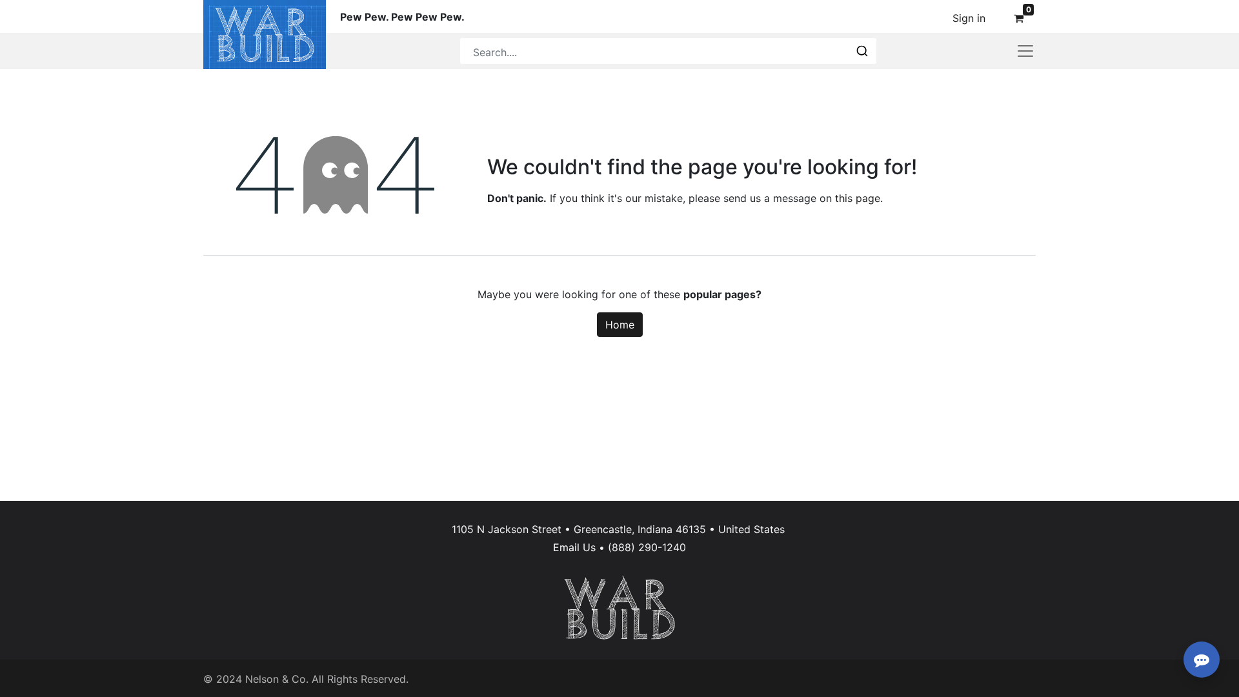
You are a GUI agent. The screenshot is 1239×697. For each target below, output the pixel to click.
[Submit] (861, 51)
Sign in (968, 18)
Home (619, 324)
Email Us (574, 547)
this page (857, 198)
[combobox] (668, 51)
